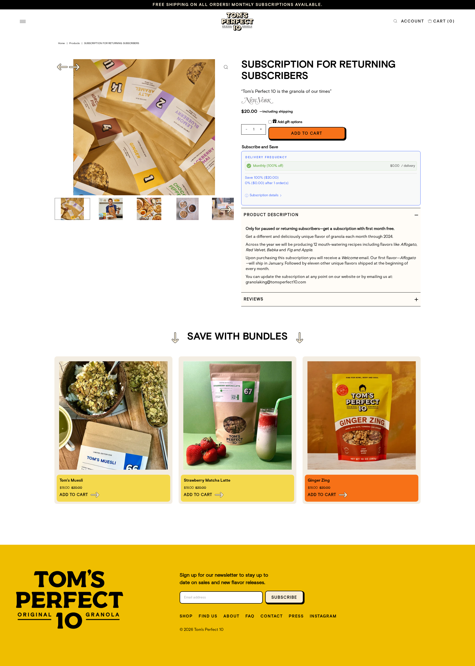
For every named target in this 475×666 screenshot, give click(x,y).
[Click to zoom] (225, 67)
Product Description (271, 215)
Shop (186, 616)
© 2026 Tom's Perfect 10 (201, 630)
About (231, 616)
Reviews (253, 299)
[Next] (74, 67)
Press (296, 616)
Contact (272, 616)
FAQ (250, 616)
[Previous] (62, 67)
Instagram (323, 616)
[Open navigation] (23, 21)
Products (74, 43)
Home (61, 43)
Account (412, 21)
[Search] (395, 21)
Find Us (208, 616)
